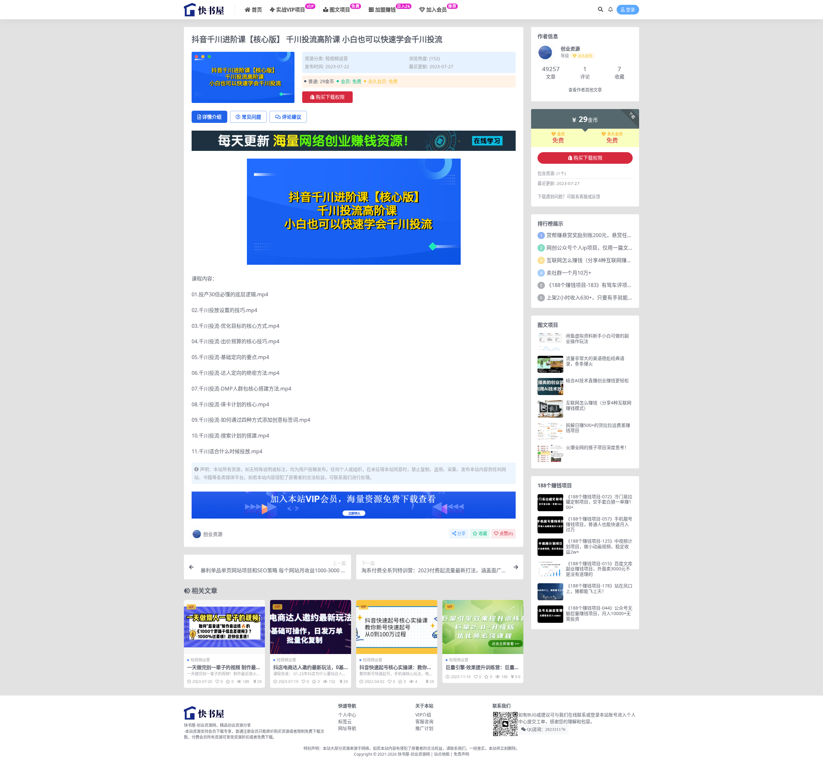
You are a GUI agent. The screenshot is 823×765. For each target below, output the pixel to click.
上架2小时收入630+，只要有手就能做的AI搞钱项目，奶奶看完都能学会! (629, 297)
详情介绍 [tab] (212, 117)
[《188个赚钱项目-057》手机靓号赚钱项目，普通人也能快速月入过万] (550, 524)
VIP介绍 (423, 715)
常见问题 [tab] (251, 117)
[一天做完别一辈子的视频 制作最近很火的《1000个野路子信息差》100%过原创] (224, 627)
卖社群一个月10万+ (569, 272)
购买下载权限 (330, 97)
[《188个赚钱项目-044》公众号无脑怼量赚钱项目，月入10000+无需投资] (550, 613)
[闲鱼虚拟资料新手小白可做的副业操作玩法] (550, 341)
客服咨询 (424, 721)
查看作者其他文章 (585, 90)
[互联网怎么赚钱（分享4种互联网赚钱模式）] (550, 408)
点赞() (506, 533)
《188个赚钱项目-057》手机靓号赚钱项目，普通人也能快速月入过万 (599, 524)
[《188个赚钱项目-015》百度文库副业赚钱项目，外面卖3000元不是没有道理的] (550, 569)
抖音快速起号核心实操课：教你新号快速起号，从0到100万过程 (395, 670)
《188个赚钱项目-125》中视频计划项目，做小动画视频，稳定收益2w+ (599, 546)
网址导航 (347, 728)
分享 (461, 533)
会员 (561, 134)
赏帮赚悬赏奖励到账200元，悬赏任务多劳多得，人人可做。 (615, 235)
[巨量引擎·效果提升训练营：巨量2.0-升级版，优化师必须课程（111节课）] (482, 627)
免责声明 (461, 754)
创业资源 (212, 534)
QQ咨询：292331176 (545, 729)
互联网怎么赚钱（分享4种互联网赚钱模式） (597, 260)
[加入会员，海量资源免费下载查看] (354, 507)
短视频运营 (336, 58)
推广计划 (424, 728)
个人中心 (347, 715)
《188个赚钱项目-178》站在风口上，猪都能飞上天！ (599, 588)
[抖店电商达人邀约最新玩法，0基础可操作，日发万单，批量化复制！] (310, 627)
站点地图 (441, 754)
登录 (630, 9)
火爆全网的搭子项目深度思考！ (597, 447)
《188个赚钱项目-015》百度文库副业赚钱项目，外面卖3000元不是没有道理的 (599, 568)
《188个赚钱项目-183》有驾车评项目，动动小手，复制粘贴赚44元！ (626, 285)
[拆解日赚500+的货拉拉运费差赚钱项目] (550, 431)
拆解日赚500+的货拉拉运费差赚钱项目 (598, 428)
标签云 (345, 721)
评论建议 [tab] (291, 117)
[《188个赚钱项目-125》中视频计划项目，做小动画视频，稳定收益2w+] (550, 547)
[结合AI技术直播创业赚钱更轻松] (550, 386)
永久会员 (615, 134)
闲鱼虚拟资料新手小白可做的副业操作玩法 (597, 338)
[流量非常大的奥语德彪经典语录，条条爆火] (550, 364)
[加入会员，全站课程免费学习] (354, 140)
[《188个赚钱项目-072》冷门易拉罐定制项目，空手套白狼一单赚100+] (550, 502)
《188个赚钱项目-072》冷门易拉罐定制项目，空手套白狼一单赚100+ (599, 502)
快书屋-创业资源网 (414, 754)
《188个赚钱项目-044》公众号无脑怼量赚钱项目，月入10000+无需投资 (599, 613)
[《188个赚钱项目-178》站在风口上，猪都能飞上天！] (550, 591)
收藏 (483, 533)
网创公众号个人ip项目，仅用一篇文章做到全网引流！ (608, 247)
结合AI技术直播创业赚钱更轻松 (597, 380)
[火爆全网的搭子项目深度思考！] (550, 453)
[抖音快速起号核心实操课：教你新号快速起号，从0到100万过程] (396, 627)
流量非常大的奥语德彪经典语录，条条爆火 (595, 361)
